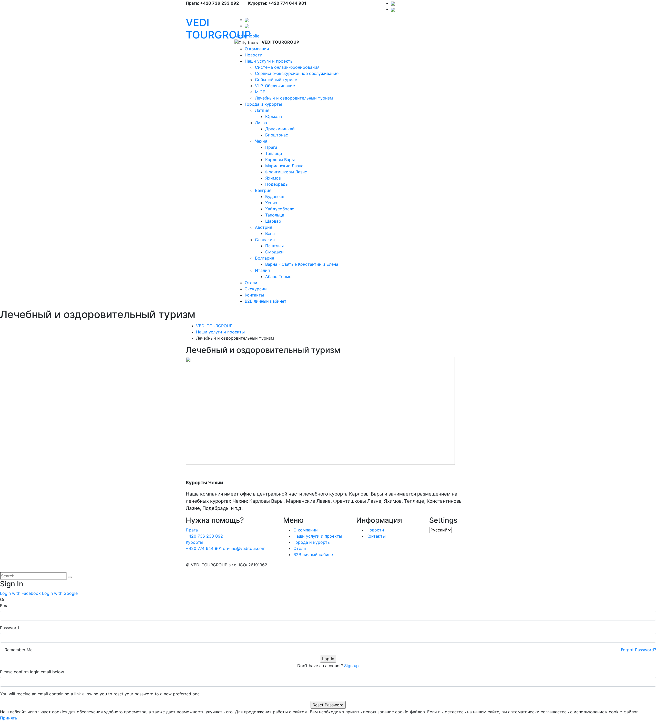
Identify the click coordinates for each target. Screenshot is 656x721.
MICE (260, 91)
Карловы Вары (280, 159)
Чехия (261, 141)
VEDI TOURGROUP (218, 28)
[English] (393, 9)
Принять (8, 717)
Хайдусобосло (279, 208)
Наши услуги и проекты (269, 61)
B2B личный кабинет (265, 301)
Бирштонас (276, 134)
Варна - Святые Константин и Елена (301, 264)
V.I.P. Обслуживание (275, 85)
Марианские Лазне (284, 165)
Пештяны (274, 245)
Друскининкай (280, 128)
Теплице (273, 153)
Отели (251, 282)
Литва (261, 122)
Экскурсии (256, 288)
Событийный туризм (276, 79)
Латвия (262, 110)
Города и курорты (263, 104)
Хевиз (271, 202)
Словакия (265, 239)
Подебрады (277, 184)
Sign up (351, 665)
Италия (262, 270)
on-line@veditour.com (244, 548)
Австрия (263, 227)
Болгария (264, 258)
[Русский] (393, 3)
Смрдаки (274, 251)
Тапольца (274, 215)
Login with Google (60, 593)
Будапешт (275, 196)
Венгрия (263, 190)
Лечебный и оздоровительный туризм (294, 98)
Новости (253, 54)
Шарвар (273, 221)
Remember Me (19, 649)
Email (5, 605)
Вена (270, 233)
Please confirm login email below (32, 671)
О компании (257, 48)
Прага (271, 147)
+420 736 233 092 (204, 533)
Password (9, 627)
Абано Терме (278, 276)
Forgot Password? (638, 649)
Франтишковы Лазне (286, 171)
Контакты (254, 295)
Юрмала (273, 116)
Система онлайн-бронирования (287, 67)
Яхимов (273, 178)
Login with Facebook (20, 593)
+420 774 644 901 (204, 545)
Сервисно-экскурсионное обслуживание (297, 73)
